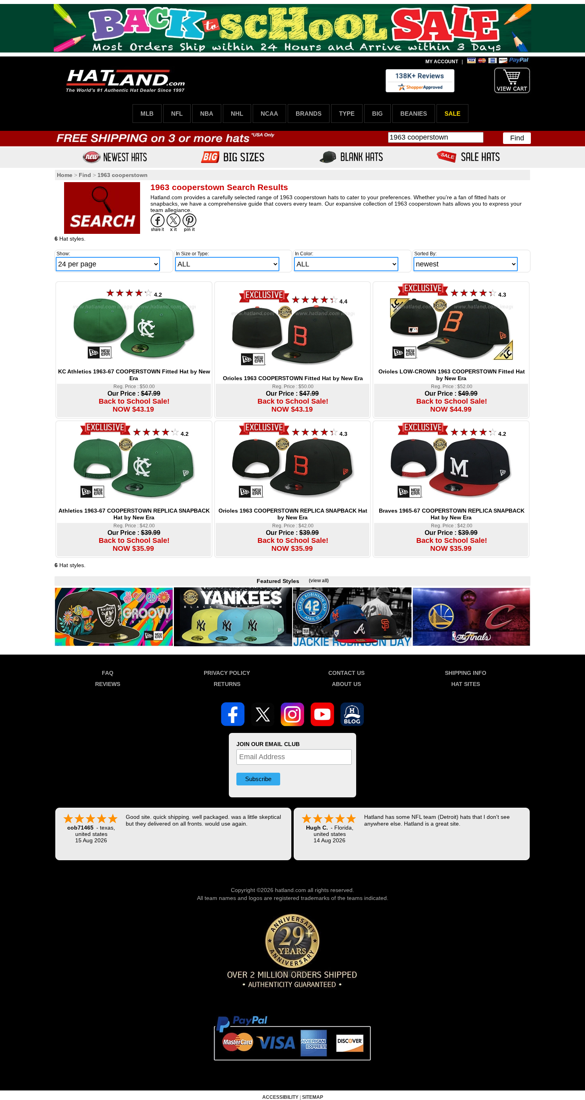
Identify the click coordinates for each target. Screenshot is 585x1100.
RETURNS (227, 684)
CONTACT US (346, 673)
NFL (177, 113)
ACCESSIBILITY (280, 1097)
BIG (377, 113)
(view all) (319, 580)
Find (517, 138)
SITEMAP (312, 1097)
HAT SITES (465, 684)
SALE (452, 113)
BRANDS (309, 113)
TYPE (347, 113)
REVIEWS (107, 684)
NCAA (269, 113)
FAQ (107, 673)
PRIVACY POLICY (227, 673)
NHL (237, 113)
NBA (206, 113)
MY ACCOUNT (441, 61)
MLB (147, 113)
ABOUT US (346, 684)
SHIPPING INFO (465, 673)
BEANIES (413, 113)
